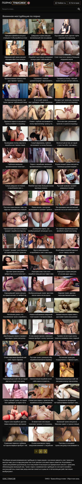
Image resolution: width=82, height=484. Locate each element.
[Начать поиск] (79, 9)
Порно (14, 2)
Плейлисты (61, 3)
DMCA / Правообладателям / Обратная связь (62, 479)
